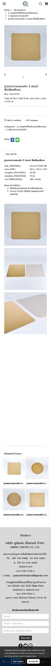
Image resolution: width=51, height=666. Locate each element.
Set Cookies (18, 661)
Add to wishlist (13, 120)
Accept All (33, 661)
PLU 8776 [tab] (11, 154)
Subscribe (25, 637)
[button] (39, 3)
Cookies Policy (30, 656)
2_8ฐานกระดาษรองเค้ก (16, 129)
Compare (33, 120)
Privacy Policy (13, 656)
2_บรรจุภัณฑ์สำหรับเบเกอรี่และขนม (31, 126)
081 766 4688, (20, 558)
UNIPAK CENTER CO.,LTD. (25, 547)
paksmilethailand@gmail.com (30, 575)
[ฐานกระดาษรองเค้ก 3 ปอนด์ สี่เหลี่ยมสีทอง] (25, 46)
